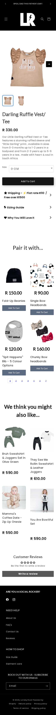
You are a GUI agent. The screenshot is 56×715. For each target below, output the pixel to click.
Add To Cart (28, 181)
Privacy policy (40, 703)
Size (4, 167)
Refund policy (25, 703)
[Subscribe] (46, 685)
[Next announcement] (50, 4)
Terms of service (21, 708)
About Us (11, 618)
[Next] (49, 64)
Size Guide (12, 657)
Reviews (10, 638)
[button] (6, 19)
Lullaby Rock (26, 700)
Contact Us (12, 631)
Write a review (28, 574)
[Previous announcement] (5, 4)
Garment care (14, 663)
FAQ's (9, 624)
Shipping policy (39, 708)
